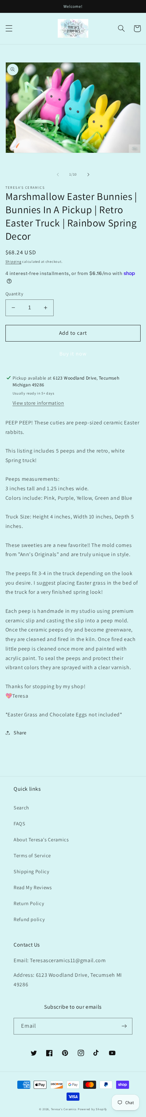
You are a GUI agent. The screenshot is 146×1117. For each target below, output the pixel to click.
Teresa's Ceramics (64, 1109)
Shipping (13, 261)
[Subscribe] (124, 1026)
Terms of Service (32, 855)
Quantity (14, 294)
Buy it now (73, 353)
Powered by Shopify (92, 1109)
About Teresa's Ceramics (41, 839)
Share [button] (20, 732)
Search (21, 807)
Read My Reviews (33, 887)
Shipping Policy (31, 871)
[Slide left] (57, 174)
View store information (38, 403)
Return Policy (29, 903)
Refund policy (29, 919)
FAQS (19, 823)
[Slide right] (88, 174)
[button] (9, 28)
